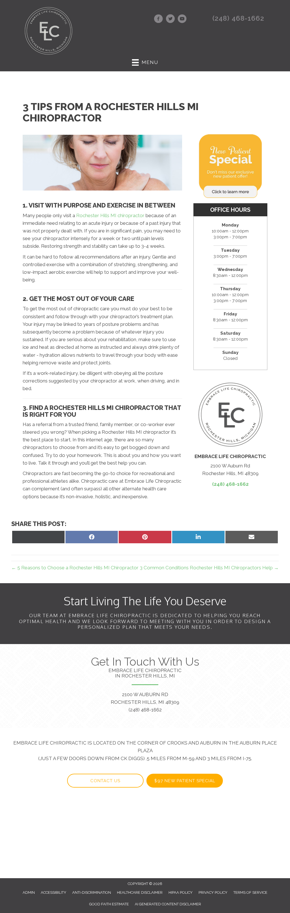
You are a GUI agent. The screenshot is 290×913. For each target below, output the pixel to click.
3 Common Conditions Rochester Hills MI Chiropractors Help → (209, 567)
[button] (105, 781)
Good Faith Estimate (109, 904)
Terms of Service (250, 892)
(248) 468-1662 (238, 18)
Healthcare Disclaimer (140, 892)
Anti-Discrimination (91, 892)
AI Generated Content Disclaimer (168, 904)
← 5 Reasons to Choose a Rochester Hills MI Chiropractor (74, 567)
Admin (29, 892)
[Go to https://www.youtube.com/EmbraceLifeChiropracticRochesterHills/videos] (182, 19)
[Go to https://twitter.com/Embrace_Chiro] (170, 19)
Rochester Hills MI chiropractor (110, 215)
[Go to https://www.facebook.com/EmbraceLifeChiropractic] (158, 19)
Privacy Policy (213, 892)
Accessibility (53, 892)
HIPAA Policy (181, 892)
